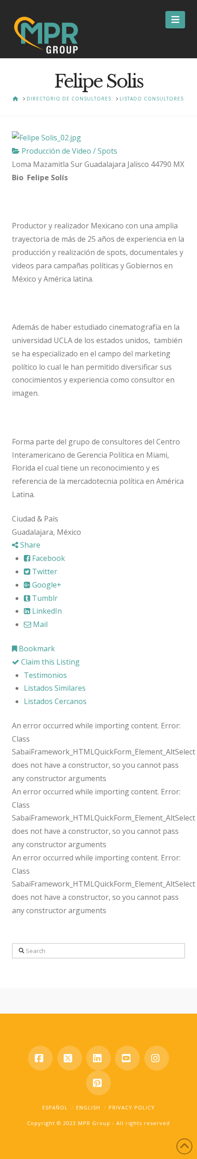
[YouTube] (127, 1058)
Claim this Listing (49, 662)
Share (29, 545)
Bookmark (36, 648)
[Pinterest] (98, 1082)
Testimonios (45, 675)
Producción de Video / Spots (68, 151)
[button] (175, 19)
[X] (69, 1058)
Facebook (47, 558)
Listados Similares (55, 688)
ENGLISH (88, 1107)
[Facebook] (40, 1058)
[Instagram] (156, 1058)
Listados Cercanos (55, 701)
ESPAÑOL (55, 1107)
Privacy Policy (132, 1107)
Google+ (45, 585)
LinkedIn (46, 611)
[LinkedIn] (98, 1058)
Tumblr (44, 598)
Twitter (43, 571)
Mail (39, 624)
